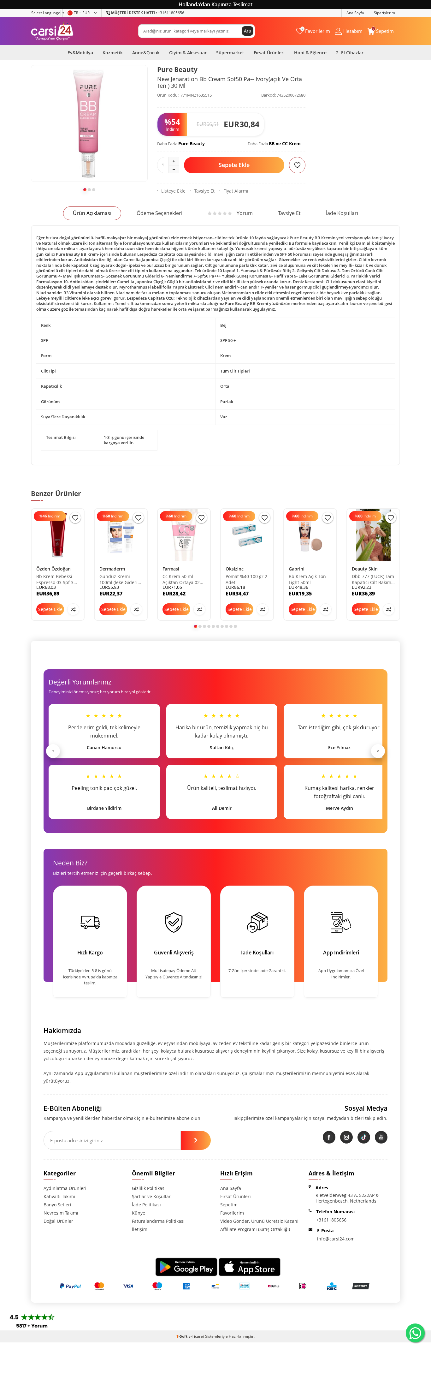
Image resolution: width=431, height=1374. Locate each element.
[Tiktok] (363, 1137)
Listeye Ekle (173, 191)
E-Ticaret (196, 1336)
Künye (138, 1213)
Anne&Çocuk (146, 53)
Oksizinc (235, 569)
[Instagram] (346, 1137)
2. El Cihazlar (349, 53)
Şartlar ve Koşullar (151, 1196)
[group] (89, 123)
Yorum (245, 213)
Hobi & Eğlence (310, 53)
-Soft (182, 1336)
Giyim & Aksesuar (188, 53)
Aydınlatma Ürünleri (65, 1188)
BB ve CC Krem (285, 143)
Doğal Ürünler (58, 1221)
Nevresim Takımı (61, 1213)
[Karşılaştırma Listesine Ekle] (73, 609)
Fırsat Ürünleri (269, 53)
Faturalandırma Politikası (158, 1221)
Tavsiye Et (204, 191)
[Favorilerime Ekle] (75, 517)
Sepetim (229, 1205)
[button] (84, 189)
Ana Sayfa (355, 12)
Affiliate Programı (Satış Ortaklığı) (255, 1229)
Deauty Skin (365, 569)
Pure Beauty (177, 69)
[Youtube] (381, 1137)
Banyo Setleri (57, 1205)
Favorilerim (232, 1213)
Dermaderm (112, 569)
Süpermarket (230, 53)
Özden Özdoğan (53, 569)
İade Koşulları (342, 213)
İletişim (139, 1229)
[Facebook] (329, 1137)
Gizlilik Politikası (149, 1188)
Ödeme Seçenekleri (159, 213)
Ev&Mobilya (80, 53)
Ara (247, 31)
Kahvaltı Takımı (59, 1196)
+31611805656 (147, 12)
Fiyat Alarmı (235, 191)
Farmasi (170, 569)
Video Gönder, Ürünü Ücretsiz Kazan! (259, 1221)
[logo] (52, 30)
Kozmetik (113, 53)
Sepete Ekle (234, 165)
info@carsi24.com (336, 1239)
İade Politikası (146, 1205)
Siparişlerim (384, 12)
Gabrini (296, 569)
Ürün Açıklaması (92, 213)
